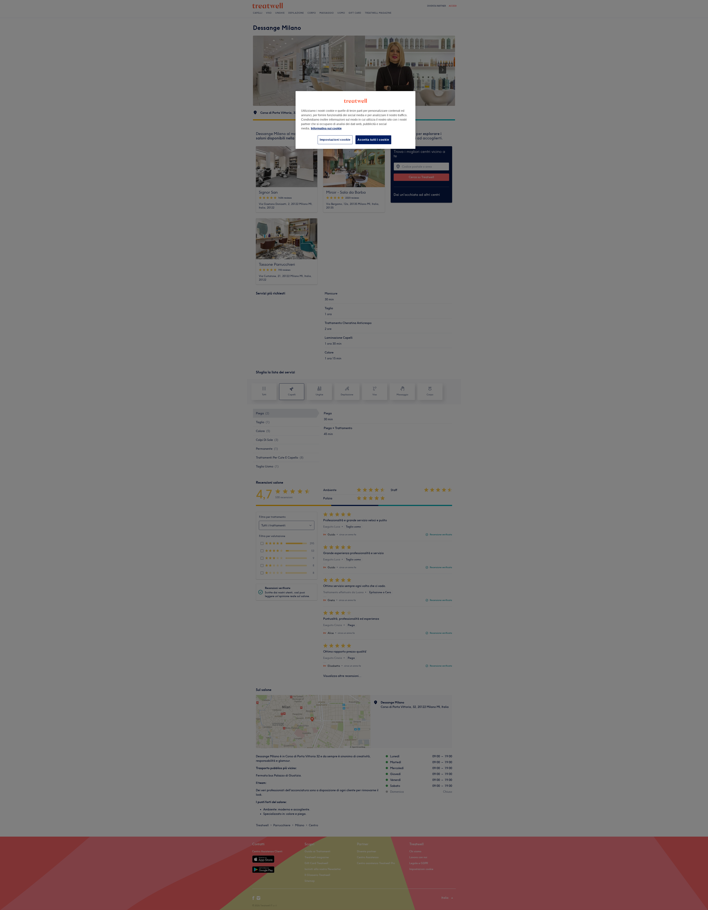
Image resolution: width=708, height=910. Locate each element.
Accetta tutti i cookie (373, 139)
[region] (355, 120)
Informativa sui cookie (326, 128)
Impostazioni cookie (335, 139)
